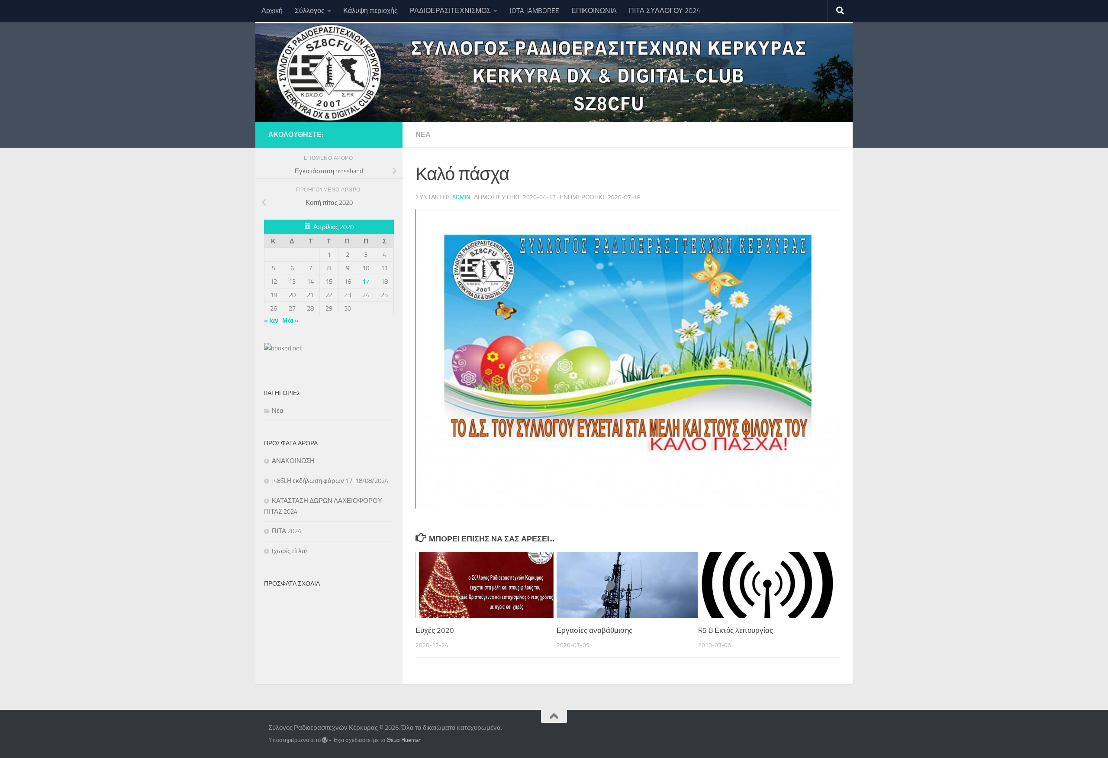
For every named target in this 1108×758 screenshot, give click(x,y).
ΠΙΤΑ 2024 (286, 531)
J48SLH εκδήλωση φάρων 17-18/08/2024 (330, 481)
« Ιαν (271, 320)
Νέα (423, 134)
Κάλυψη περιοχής (370, 10)
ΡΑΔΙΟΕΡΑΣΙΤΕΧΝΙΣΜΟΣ (450, 10)
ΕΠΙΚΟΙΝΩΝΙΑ (594, 10)
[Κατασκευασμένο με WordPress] (325, 740)
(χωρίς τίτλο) (289, 551)
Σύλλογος (310, 10)
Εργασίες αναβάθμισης (594, 630)
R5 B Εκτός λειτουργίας (735, 630)
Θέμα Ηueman (404, 740)
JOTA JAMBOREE (534, 10)
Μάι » (290, 320)
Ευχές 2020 (435, 630)
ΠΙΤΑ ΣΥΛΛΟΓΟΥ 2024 (664, 10)
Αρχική (272, 10)
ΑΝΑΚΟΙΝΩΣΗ (293, 461)
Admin (461, 197)
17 (365, 281)
